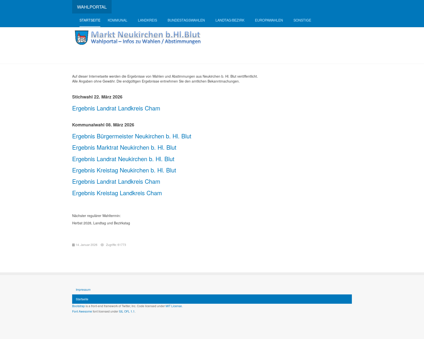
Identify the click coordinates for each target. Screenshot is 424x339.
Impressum (83, 289)
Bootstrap (78, 306)
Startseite (90, 20)
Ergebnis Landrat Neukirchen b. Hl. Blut (123, 158)
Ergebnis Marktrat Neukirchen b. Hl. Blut (124, 147)
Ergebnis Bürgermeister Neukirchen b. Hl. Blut (131, 136)
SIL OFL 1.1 (127, 311)
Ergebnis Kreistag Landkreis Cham (117, 192)
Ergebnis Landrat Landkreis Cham (116, 108)
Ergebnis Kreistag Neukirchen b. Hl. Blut (124, 170)
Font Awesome (82, 311)
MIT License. (174, 306)
